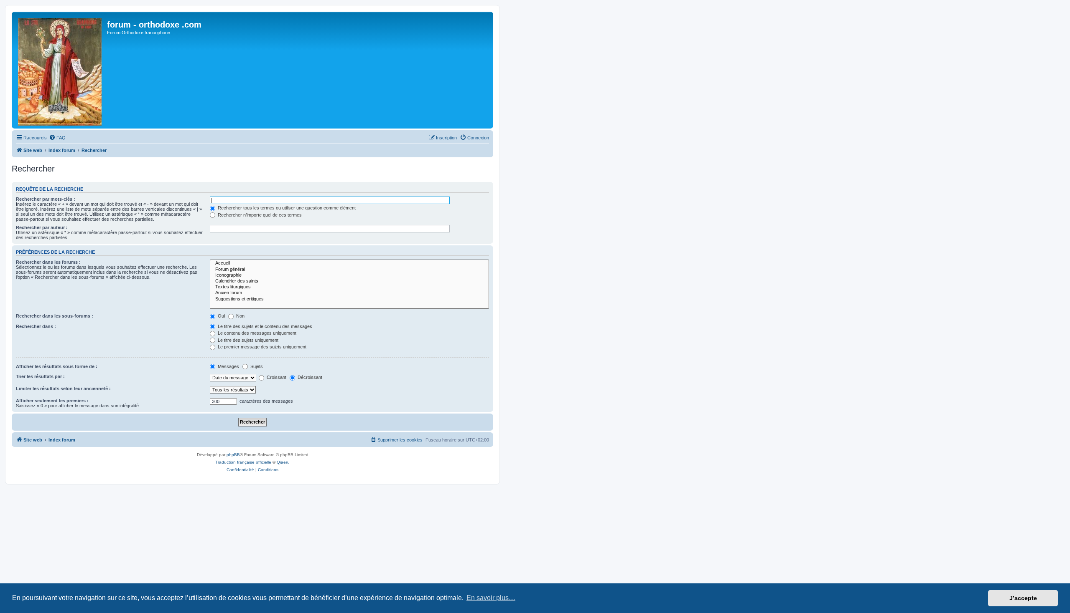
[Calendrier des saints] (349, 281)
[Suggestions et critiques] (349, 299)
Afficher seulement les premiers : (52, 400)
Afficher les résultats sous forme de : (56, 366)
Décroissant (309, 377)
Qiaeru (283, 462)
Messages (228, 366)
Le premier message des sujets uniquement (261, 346)
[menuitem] (57, 138)
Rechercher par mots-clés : (45, 199)
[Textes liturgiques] (349, 287)
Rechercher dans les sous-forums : (54, 315)
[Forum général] (349, 269)
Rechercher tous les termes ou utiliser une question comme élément (286, 207)
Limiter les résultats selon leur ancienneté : (63, 388)
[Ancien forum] (349, 293)
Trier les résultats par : (40, 376)
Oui (221, 315)
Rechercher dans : (36, 326)
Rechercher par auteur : (42, 227)
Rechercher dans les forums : (48, 262)
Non (240, 315)
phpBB (233, 454)
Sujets (256, 366)
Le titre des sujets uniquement (247, 340)
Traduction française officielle (243, 462)
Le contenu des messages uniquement (256, 333)
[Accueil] (349, 263)
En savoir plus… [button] (490, 597)
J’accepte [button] (1023, 598)
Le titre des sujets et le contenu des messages (264, 326)
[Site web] (60, 70)
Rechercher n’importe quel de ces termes (259, 214)
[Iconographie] (349, 275)
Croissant (275, 377)
